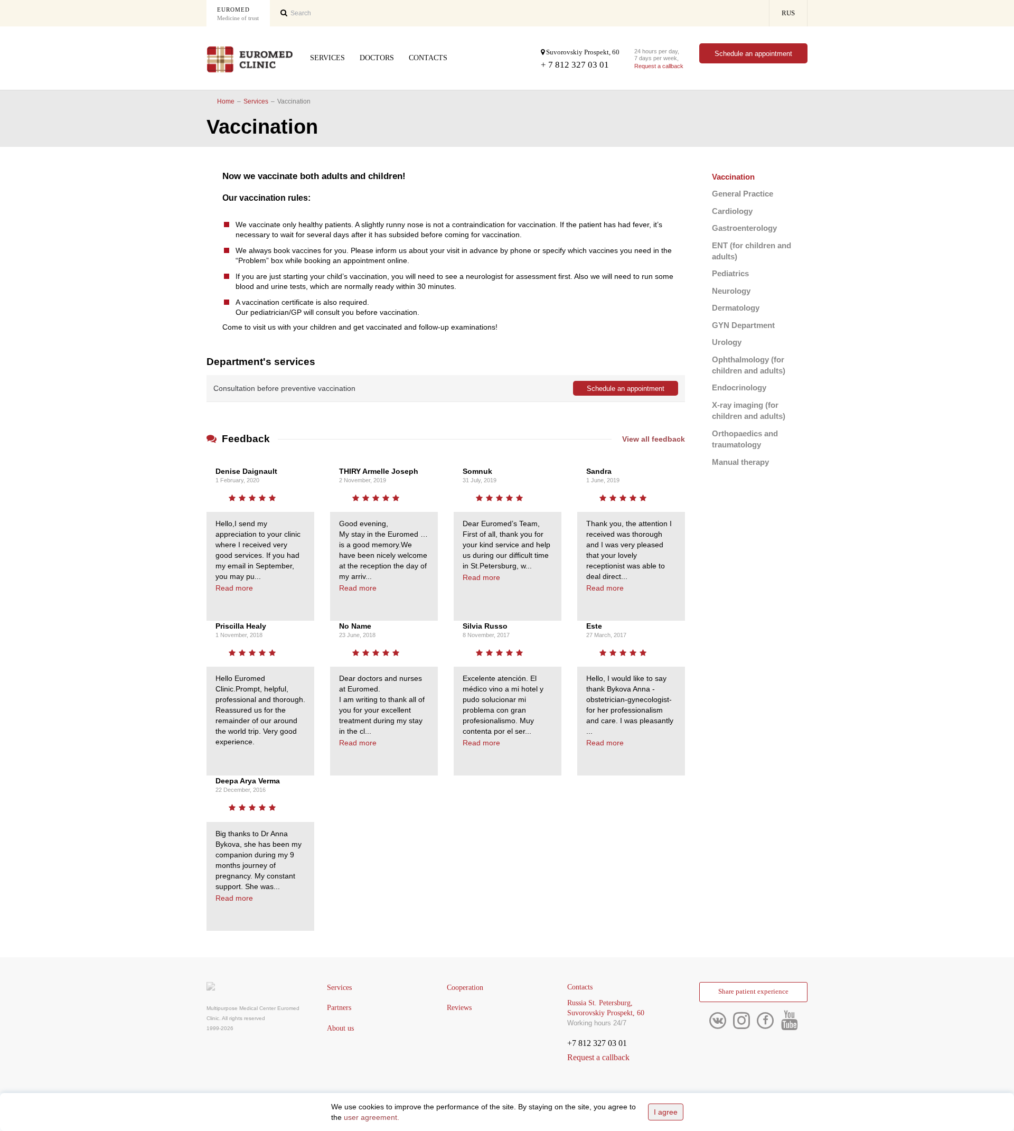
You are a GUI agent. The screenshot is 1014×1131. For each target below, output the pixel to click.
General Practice (742, 193)
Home (225, 101)
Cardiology (732, 211)
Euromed (238, 13)
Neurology (731, 290)
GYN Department (743, 325)
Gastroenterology (744, 227)
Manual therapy (740, 461)
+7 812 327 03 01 (597, 1043)
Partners (339, 1008)
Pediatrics (730, 273)
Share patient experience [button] (753, 991)
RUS (788, 13)
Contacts (428, 58)
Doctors (377, 58)
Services (327, 58)
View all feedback (653, 439)
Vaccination (733, 176)
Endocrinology (739, 387)
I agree (666, 1112)
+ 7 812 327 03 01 (575, 65)
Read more (234, 588)
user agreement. (371, 1117)
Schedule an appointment (753, 54)
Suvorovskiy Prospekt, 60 (581, 52)
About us (340, 1028)
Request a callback (658, 66)
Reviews (459, 1008)
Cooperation (465, 988)
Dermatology (735, 307)
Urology (726, 342)
